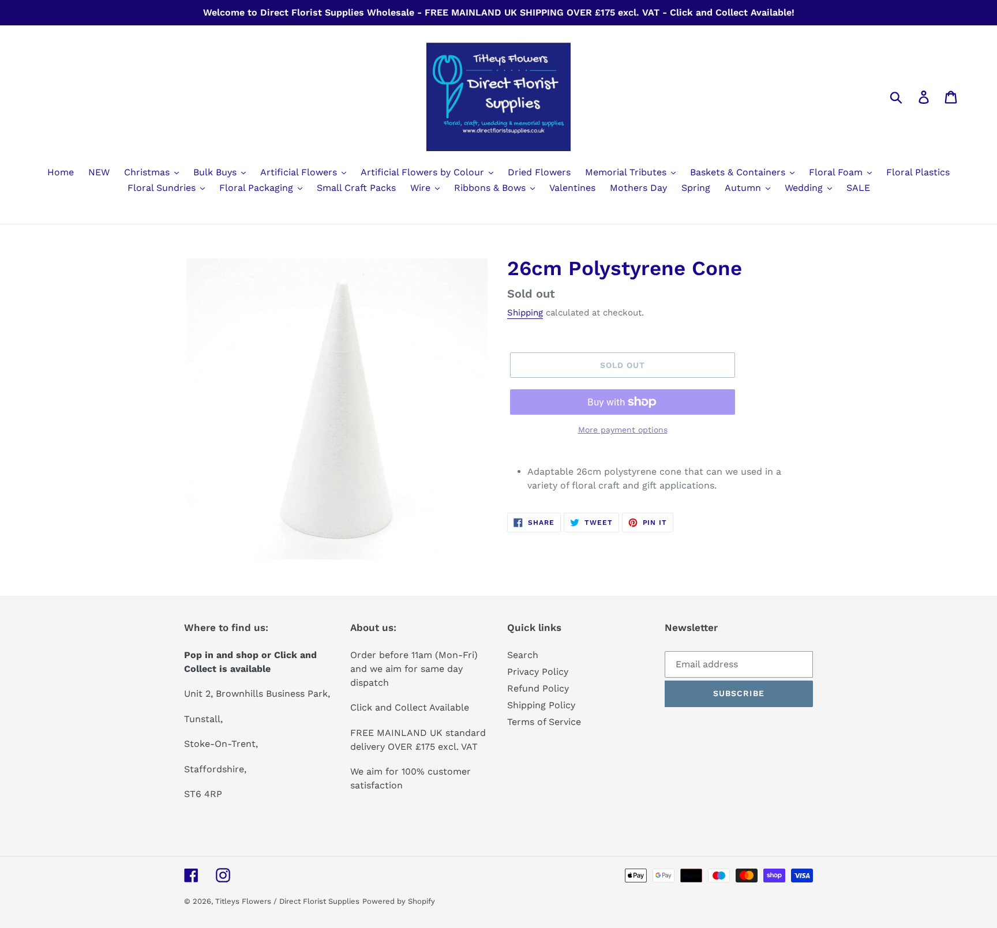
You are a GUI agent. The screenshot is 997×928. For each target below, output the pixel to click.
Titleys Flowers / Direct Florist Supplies (287, 901)
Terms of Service (544, 721)
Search (522, 654)
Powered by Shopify (398, 901)
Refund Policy (538, 688)
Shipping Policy (541, 705)
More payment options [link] (623, 429)
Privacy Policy (537, 671)
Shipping (525, 312)
